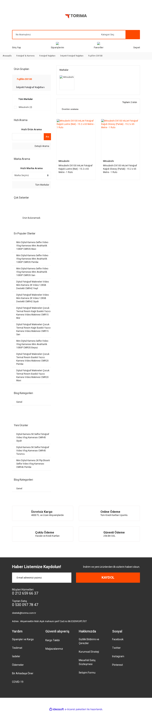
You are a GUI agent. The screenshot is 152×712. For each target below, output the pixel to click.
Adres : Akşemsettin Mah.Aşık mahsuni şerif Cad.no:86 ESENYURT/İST (49, 621)
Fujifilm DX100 (95, 56)
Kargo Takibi (52, 640)
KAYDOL (108, 577)
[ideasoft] (56, 709)
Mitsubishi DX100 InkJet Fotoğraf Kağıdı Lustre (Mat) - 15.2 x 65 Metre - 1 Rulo (75, 169)
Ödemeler (18, 664)
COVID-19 (17, 681)
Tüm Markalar (42, 185)
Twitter (116, 647)
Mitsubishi (64, 161)
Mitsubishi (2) (25, 107)
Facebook (117, 639)
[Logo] (76, 17)
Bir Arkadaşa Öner (22, 673)
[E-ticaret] (75, 709)
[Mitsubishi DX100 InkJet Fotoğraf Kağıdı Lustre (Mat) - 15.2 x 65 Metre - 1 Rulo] (76, 138)
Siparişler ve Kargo (23, 639)
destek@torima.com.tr (24, 613)
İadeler (16, 656)
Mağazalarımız (54, 648)
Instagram (118, 656)
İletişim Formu (87, 672)
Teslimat (17, 647)
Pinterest (117, 664)
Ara (47, 136)
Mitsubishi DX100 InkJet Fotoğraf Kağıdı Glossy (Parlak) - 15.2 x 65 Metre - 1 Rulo (120, 169)
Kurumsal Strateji (89, 651)
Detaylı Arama (41, 146)
